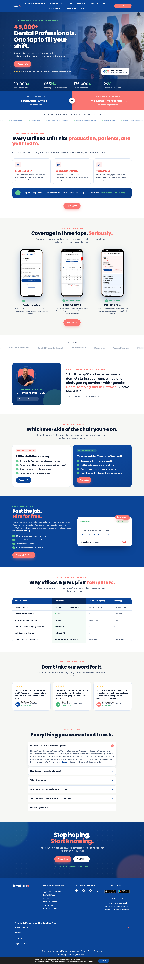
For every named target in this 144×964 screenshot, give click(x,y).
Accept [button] (103, 961)
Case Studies (54, 8)
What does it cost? (39, 780)
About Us (94, 3)
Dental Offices (56, 3)
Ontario (18, 938)
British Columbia (22, 927)
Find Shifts (84, 480)
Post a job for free (24, 555)
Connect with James (27, 399)
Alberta (18, 933)
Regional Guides (22, 943)
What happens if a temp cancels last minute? (50, 798)
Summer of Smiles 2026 (74, 8)
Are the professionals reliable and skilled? (49, 789)
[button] (123, 6)
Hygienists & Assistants (35, 3)
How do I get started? (40, 807)
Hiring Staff (81, 3)
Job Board (63, 762)
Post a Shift (23, 64)
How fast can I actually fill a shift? (45, 771)
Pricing (69, 3)
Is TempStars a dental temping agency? (48, 746)
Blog (105, 3)
